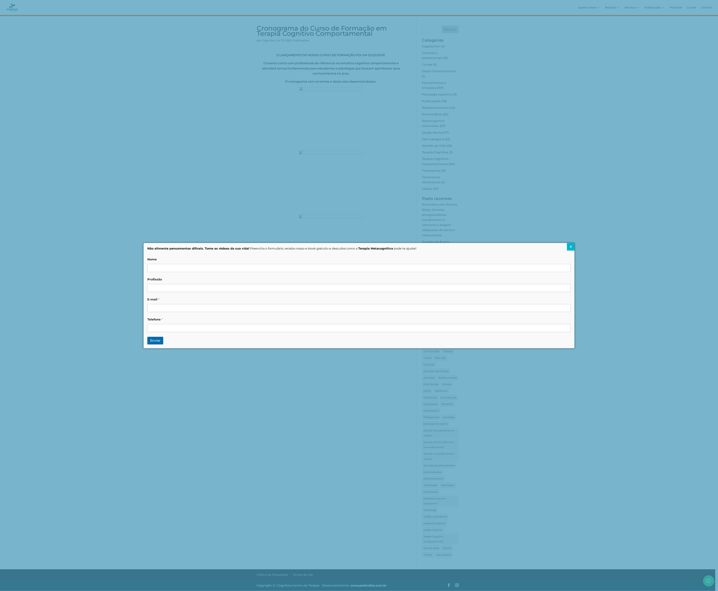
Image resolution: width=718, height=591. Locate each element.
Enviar (155, 340)
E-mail (153, 299)
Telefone (155, 319)
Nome (152, 259)
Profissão (154, 279)
